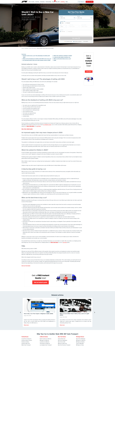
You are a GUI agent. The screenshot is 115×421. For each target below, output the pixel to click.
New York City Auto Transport (64, 344)
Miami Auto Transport (26, 344)
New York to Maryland (62, 340)
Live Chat (39, 126)
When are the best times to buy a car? (62, 58)
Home (23, 48)
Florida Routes (25, 336)
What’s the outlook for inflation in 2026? (63, 55)
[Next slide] (94, 312)
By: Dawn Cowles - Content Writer (28, 19)
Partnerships (48, 1)
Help (67, 1)
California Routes (44, 336)
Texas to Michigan (80, 343)
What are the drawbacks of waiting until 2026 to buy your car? (37, 58)
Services (37, 1)
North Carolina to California (45, 338)
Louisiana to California (44, 341)
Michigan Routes (80, 336)
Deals (53, 1)
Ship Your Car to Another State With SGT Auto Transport (57, 334)
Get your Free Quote (26, 265)
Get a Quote (75, 38)
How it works (31, 1)
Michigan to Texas (80, 344)
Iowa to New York (61, 338)
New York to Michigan (80, 338)
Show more (26, 325)
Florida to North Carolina (27, 340)
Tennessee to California (45, 343)
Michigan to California (44, 340)
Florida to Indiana (25, 341)
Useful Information (32, 48)
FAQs (55, 60)
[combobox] (67, 18)
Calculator (42, 1)
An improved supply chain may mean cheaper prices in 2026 (36, 60)
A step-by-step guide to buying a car (62, 57)
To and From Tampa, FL (26, 338)
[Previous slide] (20, 312)
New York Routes (62, 336)
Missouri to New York (62, 343)
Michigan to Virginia (80, 341)
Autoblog (63, 1)
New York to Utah (61, 341)
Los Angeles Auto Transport (46, 344)
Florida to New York (26, 343)
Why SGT (58, 1)
